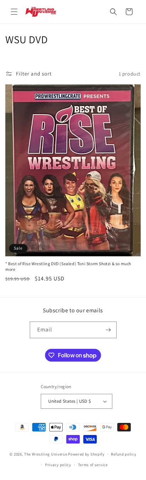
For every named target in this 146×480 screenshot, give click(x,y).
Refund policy (123, 454)
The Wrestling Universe (45, 453)
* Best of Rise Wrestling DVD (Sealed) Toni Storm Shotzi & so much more (68, 266)
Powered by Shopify (86, 453)
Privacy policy (58, 464)
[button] (14, 11)
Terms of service (93, 464)
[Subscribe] (108, 330)
